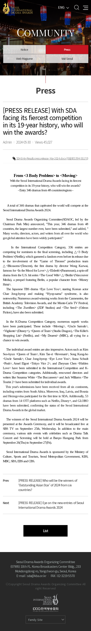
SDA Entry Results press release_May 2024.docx (41, 158)
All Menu (85, 7)
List (45, 530)
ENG (61, 7)
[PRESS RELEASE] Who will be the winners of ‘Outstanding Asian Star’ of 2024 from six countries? (47, 485)
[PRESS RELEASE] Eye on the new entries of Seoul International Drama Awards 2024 (51, 505)
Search (76, 7)
